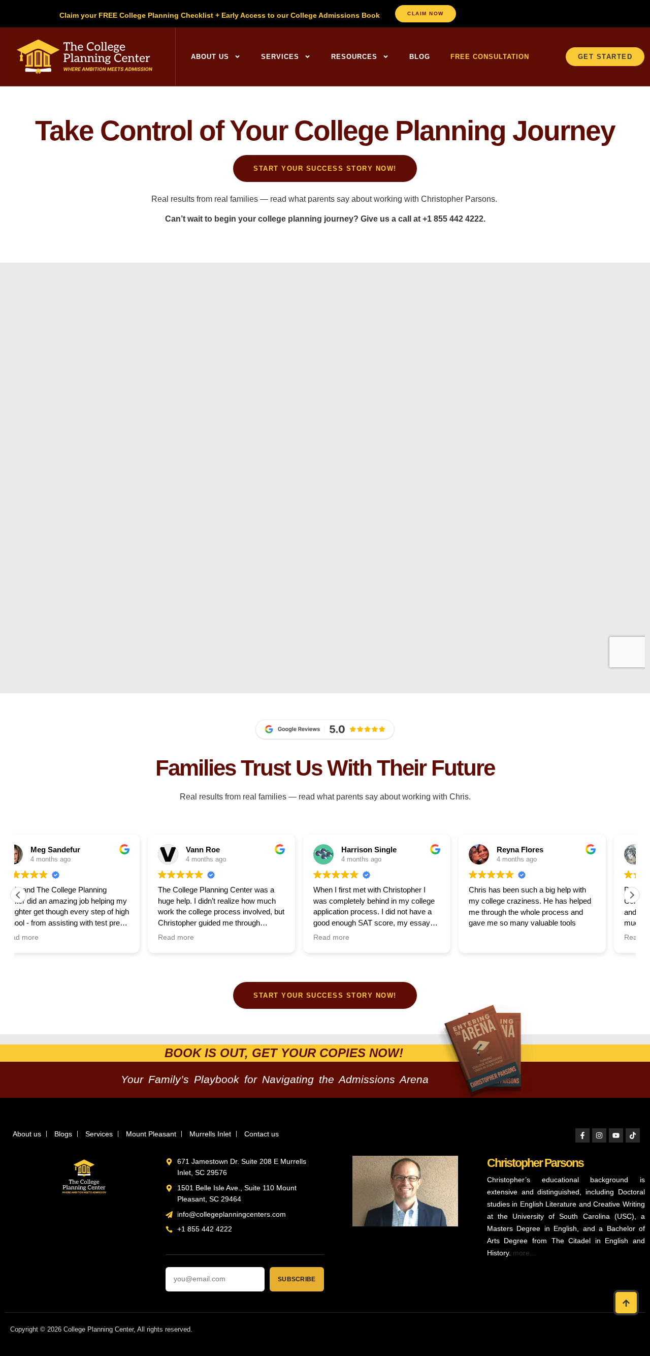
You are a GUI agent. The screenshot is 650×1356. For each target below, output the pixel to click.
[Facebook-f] (582, 1135)
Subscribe (296, 1279)
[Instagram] (599, 1135)
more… (525, 1253)
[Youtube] (616, 1135)
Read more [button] (46, 937)
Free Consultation (489, 56)
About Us (210, 56)
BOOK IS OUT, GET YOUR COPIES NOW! (284, 1053)
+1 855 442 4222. (453, 218)
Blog (419, 56)
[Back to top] (626, 1302)
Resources (354, 56)
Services (280, 56)
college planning (290, 218)
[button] (631, 895)
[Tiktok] (633, 1135)
